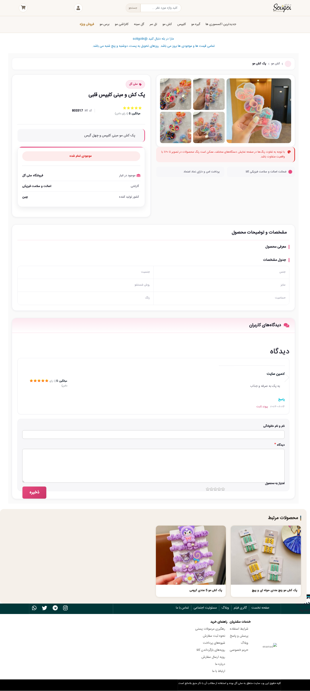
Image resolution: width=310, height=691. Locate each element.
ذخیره (34, 492)
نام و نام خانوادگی (274, 426)
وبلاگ (225, 608)
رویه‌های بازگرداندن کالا (210, 650)
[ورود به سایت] (78, 8)
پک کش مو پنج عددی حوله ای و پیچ (274, 590)
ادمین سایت (276, 374)
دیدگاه (281, 444)
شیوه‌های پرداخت (214, 643)
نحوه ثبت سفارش (214, 636)
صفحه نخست (260, 608)
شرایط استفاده (239, 629)
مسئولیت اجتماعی (205, 608)
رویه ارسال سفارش (213, 657)
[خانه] (257, 8)
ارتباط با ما (218, 671)
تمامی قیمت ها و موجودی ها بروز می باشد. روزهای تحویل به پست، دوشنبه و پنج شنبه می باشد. (153, 42)
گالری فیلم (240, 608)
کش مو (275, 63)
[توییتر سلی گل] (44, 609)
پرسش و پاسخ (239, 636)
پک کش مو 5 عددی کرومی (205, 590)
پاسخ (281, 399)
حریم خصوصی (239, 650)
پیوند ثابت (262, 406)
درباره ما (220, 664)
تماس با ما (182, 608)
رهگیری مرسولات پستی (210, 629)
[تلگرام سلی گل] (55, 609)
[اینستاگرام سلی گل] (65, 609)
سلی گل (133, 84)
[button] (258, 110)
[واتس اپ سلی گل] (34, 609)
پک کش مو (259, 63)
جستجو (133, 8)
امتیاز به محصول (275, 483)
